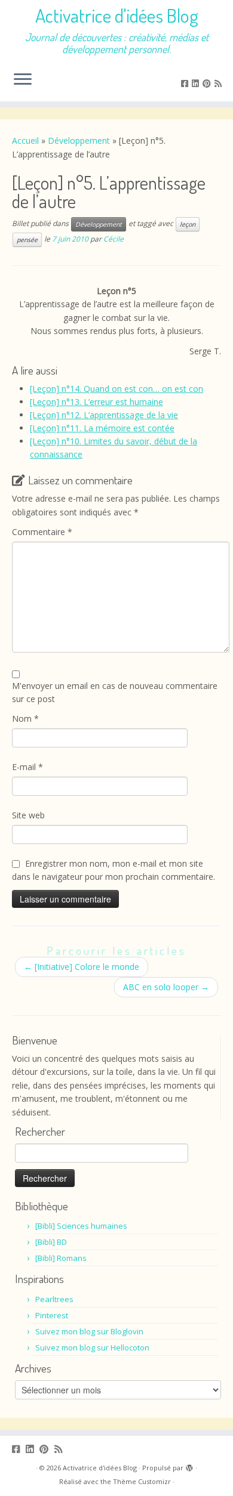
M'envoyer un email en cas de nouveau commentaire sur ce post (114, 692)
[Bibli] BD (51, 1242)
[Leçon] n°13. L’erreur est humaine (96, 401)
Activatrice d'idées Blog (116, 15)
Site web (28, 815)
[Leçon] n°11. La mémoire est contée (102, 428)
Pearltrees (54, 1299)
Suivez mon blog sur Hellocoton (92, 1347)
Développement (79, 140)
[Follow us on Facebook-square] (186, 83)
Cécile (113, 239)
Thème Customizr (142, 1481)
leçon (187, 224)
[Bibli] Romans (61, 1258)
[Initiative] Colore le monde (81, 966)
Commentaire (42, 531)
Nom (25, 718)
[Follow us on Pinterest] (208, 83)
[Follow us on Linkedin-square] (197, 83)
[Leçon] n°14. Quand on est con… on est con (116, 388)
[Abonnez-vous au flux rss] (219, 83)
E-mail (27, 766)
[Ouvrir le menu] (23, 80)
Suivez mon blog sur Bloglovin (89, 1331)
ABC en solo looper (166, 987)
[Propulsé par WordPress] (189, 1465)
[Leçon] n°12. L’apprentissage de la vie (104, 415)
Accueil (25, 140)
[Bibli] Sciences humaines (81, 1225)
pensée (27, 240)
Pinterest (51, 1315)
